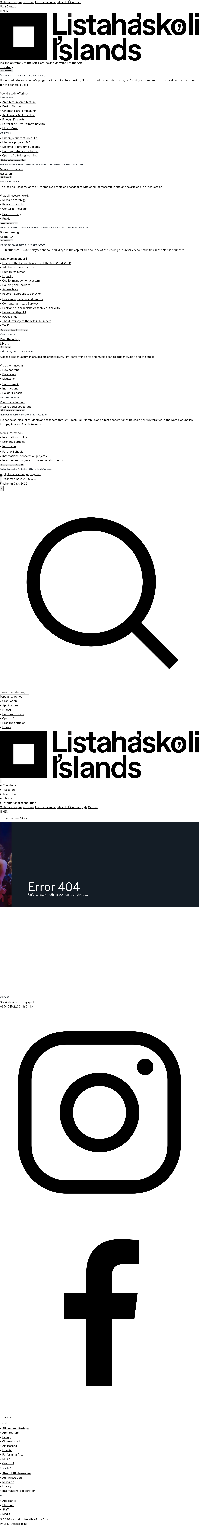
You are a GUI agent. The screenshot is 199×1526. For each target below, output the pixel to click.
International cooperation (16, 406)
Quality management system (21, 280)
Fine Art (13, 119)
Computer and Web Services (20, 303)
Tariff (5, 325)
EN (6, 10)
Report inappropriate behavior (21, 293)
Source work (10, 384)
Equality (7, 276)
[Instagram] (99, 1111)
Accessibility (10, 289)
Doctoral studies (13, 714)
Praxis (6, 218)
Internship (9, 446)
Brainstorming (11, 214)
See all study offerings (14, 93)
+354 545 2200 (10, 1006)
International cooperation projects (24, 456)
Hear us (9, 1417)
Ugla (3, 6)
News (30, 2)
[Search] (1, 478)
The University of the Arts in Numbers (26, 321)
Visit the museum (11, 365)
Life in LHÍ (63, 2)
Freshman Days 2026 (16, 818)
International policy (15, 437)
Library (4, 343)
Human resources (13, 271)
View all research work (14, 195)
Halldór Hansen (12, 392)
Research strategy (14, 200)
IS (1, 10)
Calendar (50, 2)
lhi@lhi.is (28, 1006)
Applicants (9, 1500)
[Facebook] (99, 1310)
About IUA (6, 236)
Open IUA (19, 155)
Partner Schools (12, 451)
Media (6, 1513)
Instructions (10, 388)
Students (8, 1505)
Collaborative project (13, 2)
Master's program (16, 142)
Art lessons (18, 115)
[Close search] (2, 488)
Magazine (8, 378)
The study (6, 67)
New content (10, 369)
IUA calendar (10, 316)
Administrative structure (18, 267)
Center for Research (15, 208)
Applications (10, 705)
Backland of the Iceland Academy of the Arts (31, 307)
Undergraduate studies (20, 138)
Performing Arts (23, 123)
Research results (13, 204)
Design (11, 106)
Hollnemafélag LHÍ (14, 312)
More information (11, 433)
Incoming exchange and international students (32, 460)
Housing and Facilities (16, 284)
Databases (9, 374)
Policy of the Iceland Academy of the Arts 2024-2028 (36, 263)
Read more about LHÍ (13, 258)
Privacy (4, 1523)
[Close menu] (1, 780)
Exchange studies (20, 151)
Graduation (9, 701)
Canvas (11, 6)
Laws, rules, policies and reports (22, 299)
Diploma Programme (21, 146)
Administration (12, 1477)
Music (10, 128)
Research (6, 173)
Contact (75, 2)
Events (39, 2)
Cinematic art (19, 110)
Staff (5, 1509)
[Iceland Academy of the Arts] (99, 753)
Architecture (19, 102)
